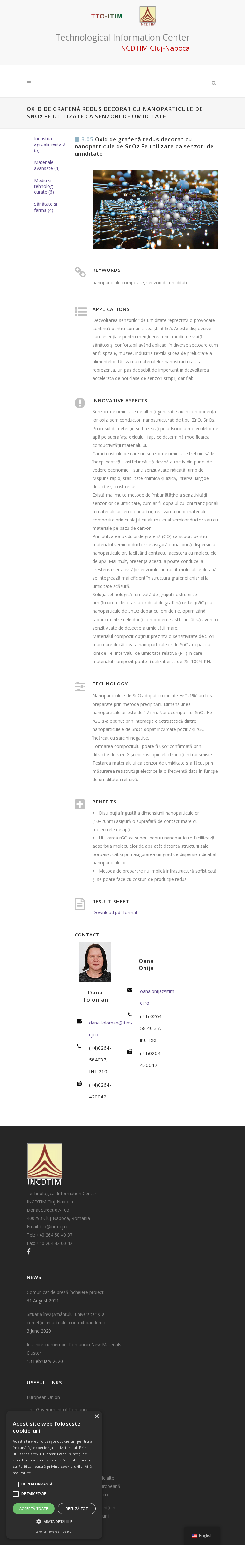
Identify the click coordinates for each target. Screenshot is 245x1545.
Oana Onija (146, 964)
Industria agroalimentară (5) (50, 144)
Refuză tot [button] (77, 1508)
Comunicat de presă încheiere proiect (65, 1292)
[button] (54, 1522)
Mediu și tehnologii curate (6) (44, 186)
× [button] (96, 1416)
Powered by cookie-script (54, 1532)
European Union (43, 1397)
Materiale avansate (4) (47, 165)
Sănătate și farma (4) (45, 207)
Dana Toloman (95, 996)
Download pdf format (115, 912)
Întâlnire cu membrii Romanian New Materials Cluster (74, 1349)
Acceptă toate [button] (33, 1508)
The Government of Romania (57, 1410)
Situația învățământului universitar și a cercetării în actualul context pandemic (66, 1318)
